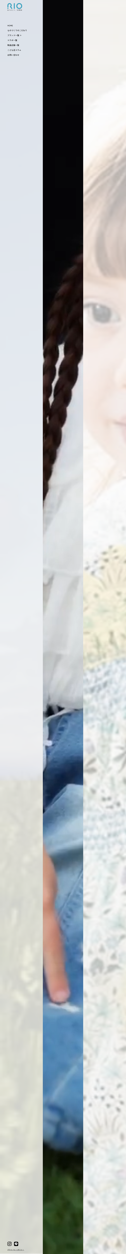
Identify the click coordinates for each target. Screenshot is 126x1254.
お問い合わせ (13, 55)
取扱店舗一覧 (13, 45)
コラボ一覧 (12, 40)
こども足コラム (14, 50)
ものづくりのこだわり (17, 30)
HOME (10, 25)
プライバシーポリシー (15, 1250)
